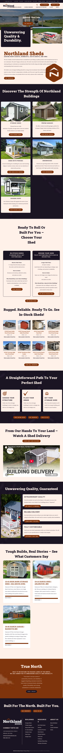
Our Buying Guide (31, 300)
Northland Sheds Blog (42, 741)
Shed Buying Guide (20, 417)
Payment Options (41, 1)
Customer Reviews (42, 729)
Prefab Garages (17, 7)
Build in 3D (45, 417)
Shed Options (41, 732)
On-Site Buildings (29, 729)
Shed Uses (40, 736)
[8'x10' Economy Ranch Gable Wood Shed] (24, 325)
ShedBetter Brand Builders (44, 750)
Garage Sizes (28, 736)
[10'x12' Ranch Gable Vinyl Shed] (38, 325)
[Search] (37, 4)
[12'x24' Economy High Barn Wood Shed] (9, 346)
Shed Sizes (27, 734)
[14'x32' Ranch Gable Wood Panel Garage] (53, 325)
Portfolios (40, 738)
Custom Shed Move (28, 1)
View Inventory (17, 289)
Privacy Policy (26, 750)
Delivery (21, 1)
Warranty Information (42, 743)
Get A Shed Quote (41, 725)
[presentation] (16, 569)
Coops (51, 7)
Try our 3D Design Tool (46, 293)
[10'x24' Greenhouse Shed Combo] (24, 346)
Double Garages (28, 7)
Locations (16, 1)
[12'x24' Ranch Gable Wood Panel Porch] (53, 346)
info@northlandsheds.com (9, 735)
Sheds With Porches (41, 7)
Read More (8, 597)
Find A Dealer (31, 691)
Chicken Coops (28, 732)
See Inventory (44, 4)
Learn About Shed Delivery (31, 441)
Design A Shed (55, 4)
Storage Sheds (28, 723)
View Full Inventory (31, 364)
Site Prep (35, 1)
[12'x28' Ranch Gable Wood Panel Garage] (9, 325)
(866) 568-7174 (8, 1)
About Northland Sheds (50, 1)
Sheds (8, 7)
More (58, 1)
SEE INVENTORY (27, 23)
